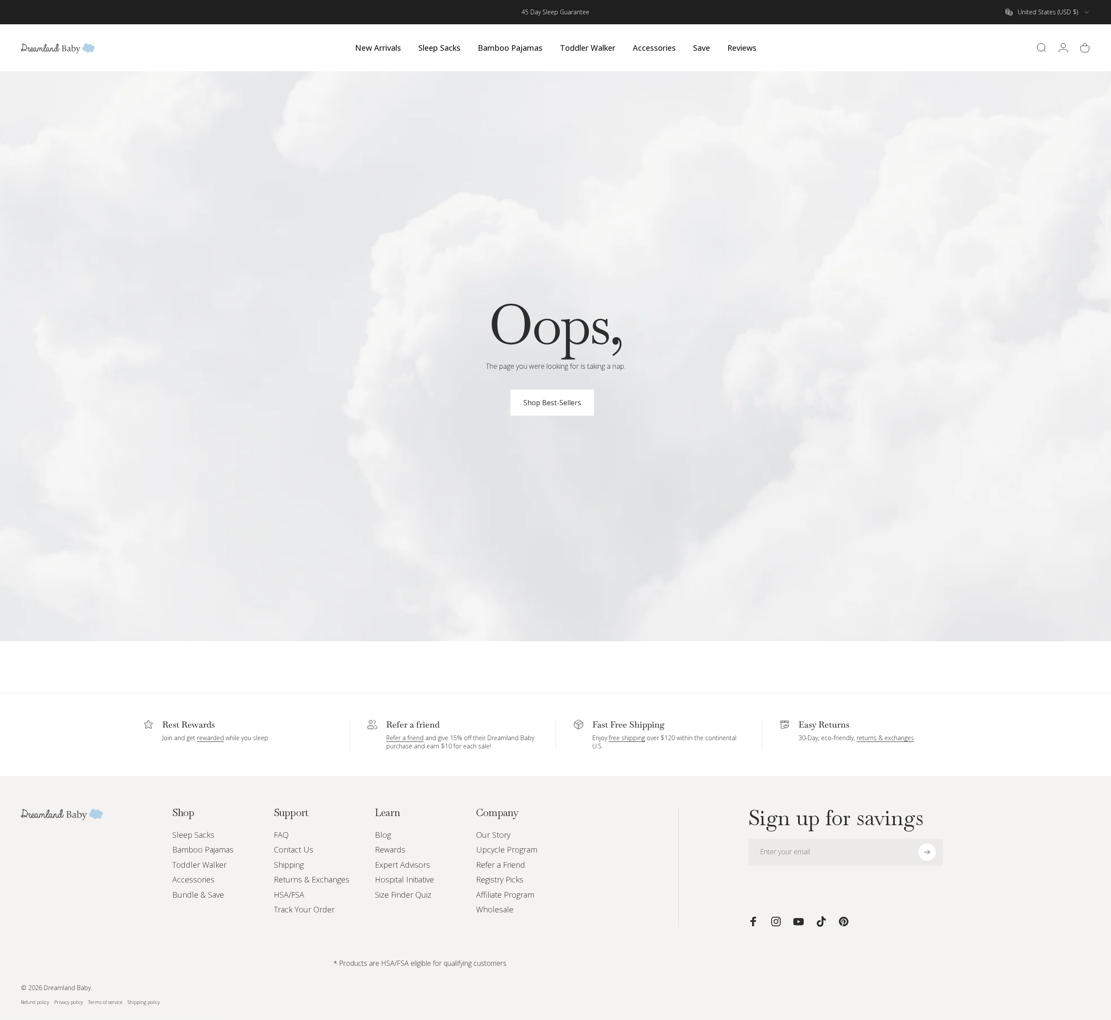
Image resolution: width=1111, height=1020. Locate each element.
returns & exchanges (885, 738)
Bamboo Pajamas (202, 850)
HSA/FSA (289, 895)
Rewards (390, 850)
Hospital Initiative (404, 880)
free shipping (627, 738)
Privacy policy (68, 1002)
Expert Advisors (402, 865)
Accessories (193, 880)
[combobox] (1048, 12)
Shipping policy (144, 1002)
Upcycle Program (506, 850)
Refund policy (35, 1002)
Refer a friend (405, 738)
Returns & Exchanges (311, 880)
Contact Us (293, 850)
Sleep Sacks (193, 835)
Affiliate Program (505, 895)
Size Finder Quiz (403, 895)
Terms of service (105, 1002)
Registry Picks (499, 880)
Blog (383, 835)
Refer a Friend (500, 865)
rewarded (210, 738)
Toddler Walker (199, 865)
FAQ (281, 835)
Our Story (493, 835)
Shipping (289, 865)
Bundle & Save (198, 895)
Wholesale (494, 910)
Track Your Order (304, 910)
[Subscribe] (927, 852)
